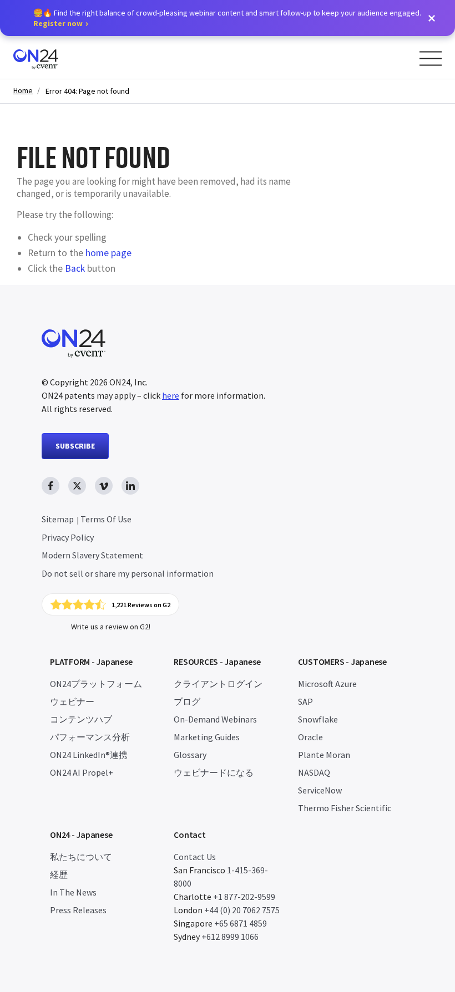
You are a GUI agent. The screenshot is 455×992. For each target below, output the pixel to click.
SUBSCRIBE (75, 446)
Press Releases (78, 909)
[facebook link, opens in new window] (50, 486)
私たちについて (81, 856)
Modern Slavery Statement (92, 555)
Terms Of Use (106, 519)
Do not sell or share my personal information (128, 573)
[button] (431, 18)
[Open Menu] (430, 58)
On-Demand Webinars (215, 719)
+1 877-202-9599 (244, 896)
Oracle (310, 736)
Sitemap (58, 519)
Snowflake (318, 719)
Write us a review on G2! (110, 627)
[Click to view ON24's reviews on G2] (110, 604)
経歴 (59, 874)
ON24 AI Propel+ (81, 772)
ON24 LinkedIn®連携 (89, 754)
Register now (58, 23)
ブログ (187, 701)
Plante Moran (324, 754)
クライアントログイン (218, 683)
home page (108, 253)
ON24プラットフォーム (96, 683)
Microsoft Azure (327, 683)
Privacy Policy (68, 537)
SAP (305, 701)
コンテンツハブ (81, 719)
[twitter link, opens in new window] (77, 486)
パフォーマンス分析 (90, 736)
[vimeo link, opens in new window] (104, 486)
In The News (73, 892)
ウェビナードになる (214, 772)
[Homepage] (56, 57)
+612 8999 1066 (230, 936)
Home (23, 90)
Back (75, 268)
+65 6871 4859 (240, 923)
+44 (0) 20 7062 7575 (242, 909)
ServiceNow (320, 790)
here (170, 395)
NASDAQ (314, 772)
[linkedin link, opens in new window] (130, 486)
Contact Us (195, 856)
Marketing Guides (207, 736)
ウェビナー (72, 701)
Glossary (190, 754)
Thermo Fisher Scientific (344, 807)
